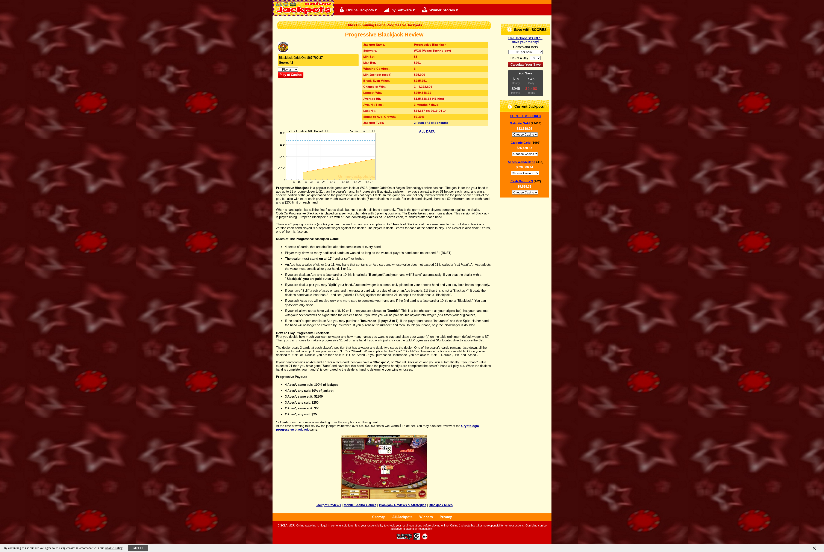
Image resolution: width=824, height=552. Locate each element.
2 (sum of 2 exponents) (431, 122)
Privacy (446, 517)
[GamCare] (417, 538)
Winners (426, 517)
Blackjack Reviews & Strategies (402, 505)
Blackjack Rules (441, 505)
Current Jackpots (528, 106)
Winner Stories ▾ (443, 10)
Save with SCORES (530, 30)
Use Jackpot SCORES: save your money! (525, 40)
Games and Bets (525, 47)
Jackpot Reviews (328, 505)
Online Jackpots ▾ (361, 10)
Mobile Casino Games (360, 505)
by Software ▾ (402, 10)
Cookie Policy (114, 548)
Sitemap (378, 517)
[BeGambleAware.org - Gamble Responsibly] (404, 538)
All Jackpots (402, 517)
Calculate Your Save (525, 64)
